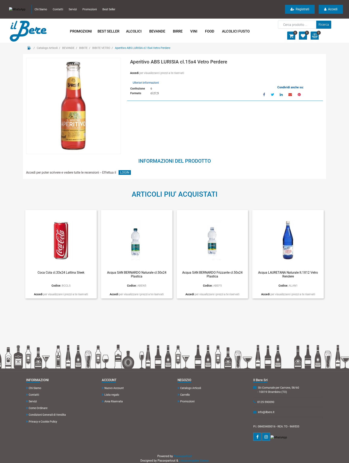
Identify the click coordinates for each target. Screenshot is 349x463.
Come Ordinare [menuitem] (38, 408)
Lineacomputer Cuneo (194, 460)
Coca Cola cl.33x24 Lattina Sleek (61, 272)
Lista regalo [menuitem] (111, 394)
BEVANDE (68, 48)
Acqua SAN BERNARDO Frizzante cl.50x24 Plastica (212, 274)
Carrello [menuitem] (185, 394)
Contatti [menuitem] (58, 9)
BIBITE (83, 48)
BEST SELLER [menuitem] (108, 31)
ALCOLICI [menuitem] (134, 31)
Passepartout (183, 456)
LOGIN (124, 172)
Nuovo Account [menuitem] (114, 388)
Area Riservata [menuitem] (113, 401)
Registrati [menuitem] (302, 9)
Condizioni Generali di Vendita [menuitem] (47, 414)
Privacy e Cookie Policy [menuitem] (43, 421)
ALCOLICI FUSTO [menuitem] (236, 31)
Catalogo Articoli (47, 48)
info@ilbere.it (266, 412)
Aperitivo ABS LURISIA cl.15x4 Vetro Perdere (142, 48)
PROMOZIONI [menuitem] (81, 31)
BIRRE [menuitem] (178, 31)
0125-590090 (265, 402)
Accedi (134, 73)
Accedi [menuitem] (332, 9)
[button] (323, 25)
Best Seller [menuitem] (108, 9)
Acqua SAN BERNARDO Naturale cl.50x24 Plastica (136, 274)
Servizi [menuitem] (73, 9)
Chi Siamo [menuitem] (41, 9)
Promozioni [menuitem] (89, 9)
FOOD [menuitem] (209, 31)
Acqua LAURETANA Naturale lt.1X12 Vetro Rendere (288, 274)
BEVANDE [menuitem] (157, 31)
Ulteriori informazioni (146, 82)
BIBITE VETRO (101, 48)
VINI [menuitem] (193, 31)
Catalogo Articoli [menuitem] (190, 388)
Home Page (29, 48)
